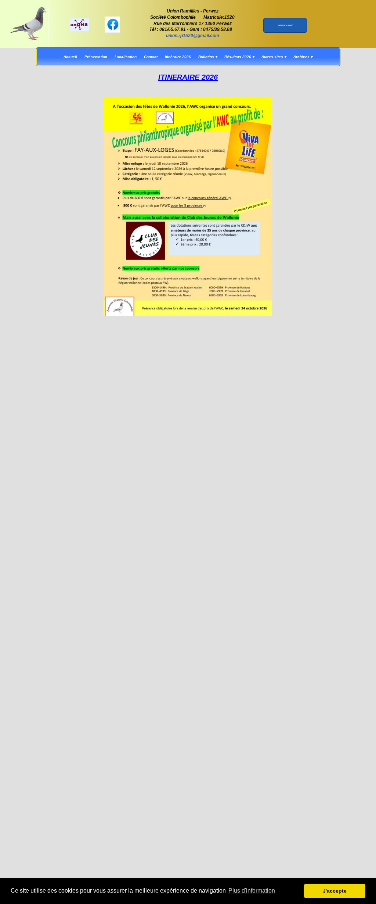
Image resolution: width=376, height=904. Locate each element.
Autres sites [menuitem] (273, 57)
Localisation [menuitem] (126, 57)
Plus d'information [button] (251, 890)
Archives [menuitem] (302, 57)
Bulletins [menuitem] (207, 57)
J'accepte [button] (335, 891)
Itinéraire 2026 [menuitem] (178, 57)
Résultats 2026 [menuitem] (239, 57)
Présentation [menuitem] (95, 57)
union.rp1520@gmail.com (192, 35)
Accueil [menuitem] (70, 57)
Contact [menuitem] (151, 57)
